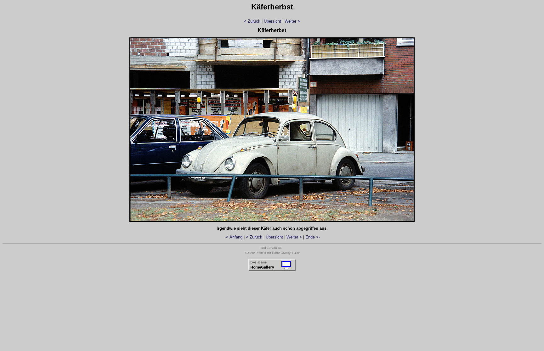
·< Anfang (233, 237)
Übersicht (272, 21)
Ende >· (312, 237)
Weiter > (292, 21)
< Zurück (252, 21)
